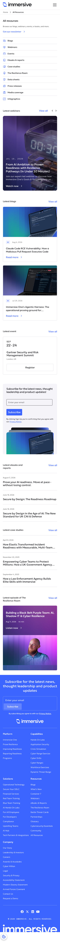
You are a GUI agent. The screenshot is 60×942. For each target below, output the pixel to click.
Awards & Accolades (12, 861)
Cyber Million (9, 866)
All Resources (37, 835)
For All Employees (11, 812)
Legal (5, 871)
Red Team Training (11, 798)
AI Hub (6, 830)
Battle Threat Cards (40, 812)
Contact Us (8, 894)
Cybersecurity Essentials (42, 826)
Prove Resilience (10, 744)
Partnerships (36, 816)
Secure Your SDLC (11, 789)
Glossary (34, 821)
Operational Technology (13, 784)
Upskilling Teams (10, 826)
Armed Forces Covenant (14, 889)
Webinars (35, 798)
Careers (6, 857)
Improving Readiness (12, 749)
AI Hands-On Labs (11, 807)
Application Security (40, 744)
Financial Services (11, 793)
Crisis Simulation (38, 749)
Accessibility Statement (14, 880)
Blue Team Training (11, 803)
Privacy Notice (15, 421)
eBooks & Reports (39, 803)
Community (36, 830)
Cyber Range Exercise (40, 753)
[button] (54, 4)
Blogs (33, 784)
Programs (7, 758)
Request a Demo (10, 898)
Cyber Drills (36, 758)
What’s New (36, 789)
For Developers (10, 816)
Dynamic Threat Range (41, 772)
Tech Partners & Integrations (16, 835)
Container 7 (36, 793)
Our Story (7, 848)
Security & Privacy (11, 875)
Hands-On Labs (38, 739)
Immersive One (10, 739)
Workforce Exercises (40, 767)
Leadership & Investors (13, 852)
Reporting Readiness (12, 753)
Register (30, 367)
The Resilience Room (40, 807)
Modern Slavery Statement (15, 884)
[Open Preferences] (4, 936)
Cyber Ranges (37, 762)
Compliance (8, 821)
